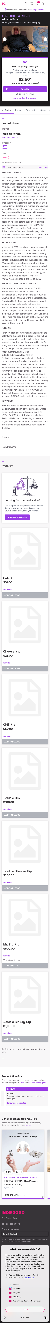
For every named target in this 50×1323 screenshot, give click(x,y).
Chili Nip (9, 725)
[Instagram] (15, 1224)
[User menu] (42, 3)
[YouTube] (11, 1224)
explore (27, 1125)
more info (6, 137)
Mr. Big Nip (11, 944)
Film (4, 147)
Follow (25, 89)
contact (15, 137)
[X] (7, 1224)
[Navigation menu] (47, 3)
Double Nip (11, 798)
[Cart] (32, 3)
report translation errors (21, 1242)
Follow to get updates (16, 1103)
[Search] (26, 3)
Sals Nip (9, 578)
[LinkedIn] (19, 1224)
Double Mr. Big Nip (17, 1022)
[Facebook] (3, 1224)
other (5, 157)
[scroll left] (5, 39)
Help (22, 1083)
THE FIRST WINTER (16, 16)
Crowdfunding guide (37, 1083)
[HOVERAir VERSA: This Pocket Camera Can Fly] (23, 1151)
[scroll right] (45, 39)
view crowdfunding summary (25, 98)
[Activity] (37, 3)
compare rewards (16, 517)
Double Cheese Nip (17, 871)
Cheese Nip (11, 651)
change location (37, 9)
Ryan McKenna (11, 19)
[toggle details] (44, 1197)
